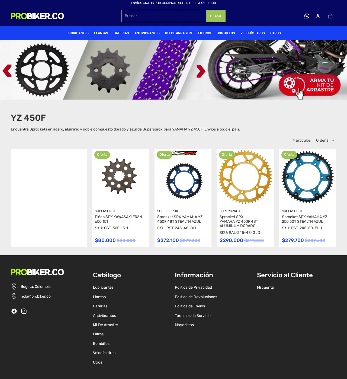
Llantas (99, 297)
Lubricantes (103, 287)
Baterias (100, 306)
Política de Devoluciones (196, 297)
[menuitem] (77, 33)
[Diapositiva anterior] (159, 177)
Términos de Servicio (193, 315)
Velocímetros (104, 353)
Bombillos (101, 343)
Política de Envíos (190, 306)
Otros (97, 362)
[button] (325, 140)
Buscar (215, 16)
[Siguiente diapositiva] (207, 177)
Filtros (98, 334)
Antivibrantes (104, 315)
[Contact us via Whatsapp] (307, 16)
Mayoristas (184, 325)
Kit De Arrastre (105, 325)
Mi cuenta (265, 287)
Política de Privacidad (193, 287)
